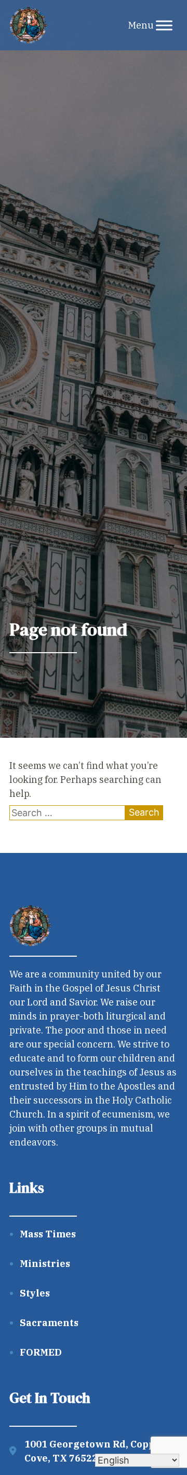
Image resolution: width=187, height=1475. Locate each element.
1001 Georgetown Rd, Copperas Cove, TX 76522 (100, 1451)
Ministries (45, 1264)
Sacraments (49, 1323)
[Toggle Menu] (164, 25)
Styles (35, 1293)
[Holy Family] (28, 25)
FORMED (41, 1352)
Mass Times (48, 1234)
